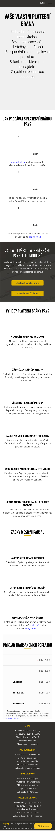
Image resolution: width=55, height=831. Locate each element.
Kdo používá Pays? (23, 734)
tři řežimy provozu (12, 718)
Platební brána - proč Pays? (27, 737)
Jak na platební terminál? (27, 792)
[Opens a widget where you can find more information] (43, 826)
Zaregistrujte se (18, 162)
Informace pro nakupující (27, 778)
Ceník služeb (22, 761)
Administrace (20, 768)
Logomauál (33, 744)
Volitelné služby (19, 816)
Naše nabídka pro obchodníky (27, 754)
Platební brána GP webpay (28, 812)
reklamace (35, 782)
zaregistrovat (31, 628)
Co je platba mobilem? (28, 788)
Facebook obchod (34, 816)
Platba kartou (19, 806)
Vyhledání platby (22, 782)
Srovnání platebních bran (27, 764)
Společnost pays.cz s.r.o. (25, 730)
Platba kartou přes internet (27, 809)
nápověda (34, 761)
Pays (10, 3)
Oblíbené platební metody (27, 785)
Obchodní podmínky (27, 740)
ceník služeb (35, 625)
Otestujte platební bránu (28, 758)
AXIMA (25, 828)
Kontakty (36, 734)
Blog (38, 730)
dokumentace (34, 768)
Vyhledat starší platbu (27, 293)
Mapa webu (22, 744)
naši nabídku (35, 236)
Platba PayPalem (34, 806)
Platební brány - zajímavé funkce (27, 802)
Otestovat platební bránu (27, 282)
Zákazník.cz (33, 828)
